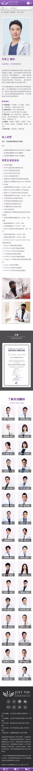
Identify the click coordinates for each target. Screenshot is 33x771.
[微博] (19, 707)
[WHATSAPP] (8, 701)
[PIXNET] (8, 707)
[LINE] (19, 701)
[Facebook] (14, 701)
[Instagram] (14, 707)
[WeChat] (25, 701)
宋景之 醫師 (20, 12)
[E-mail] (25, 707)
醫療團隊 (13, 12)
